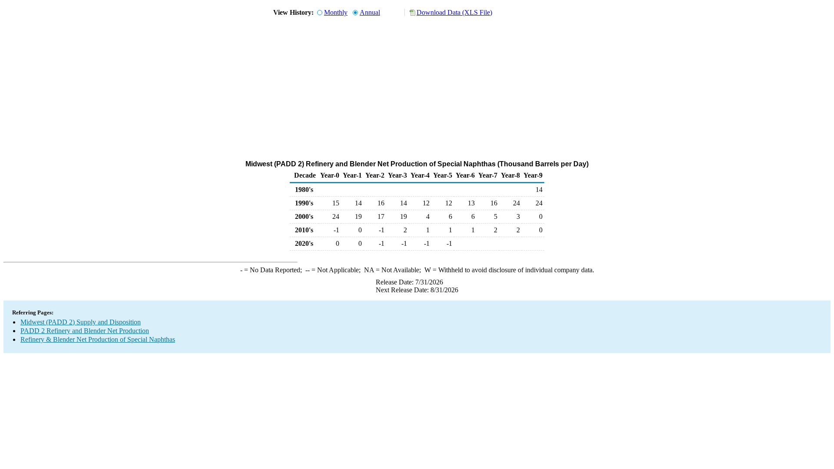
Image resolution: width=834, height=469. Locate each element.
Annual (370, 12)
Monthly (336, 12)
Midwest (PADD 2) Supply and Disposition (80, 322)
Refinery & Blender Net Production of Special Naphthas (97, 339)
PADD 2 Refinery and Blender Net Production (84, 330)
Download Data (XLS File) (454, 12)
